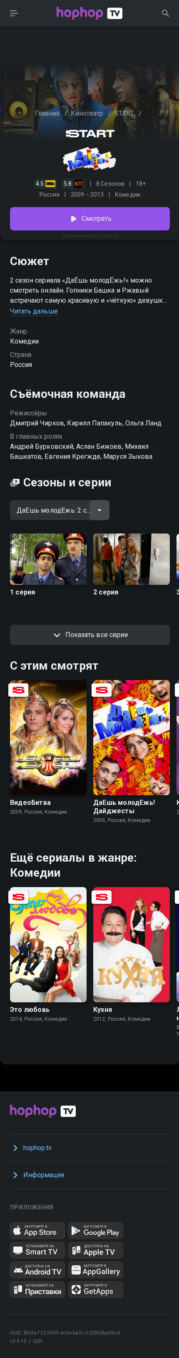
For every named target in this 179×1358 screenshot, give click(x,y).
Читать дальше (34, 311)
